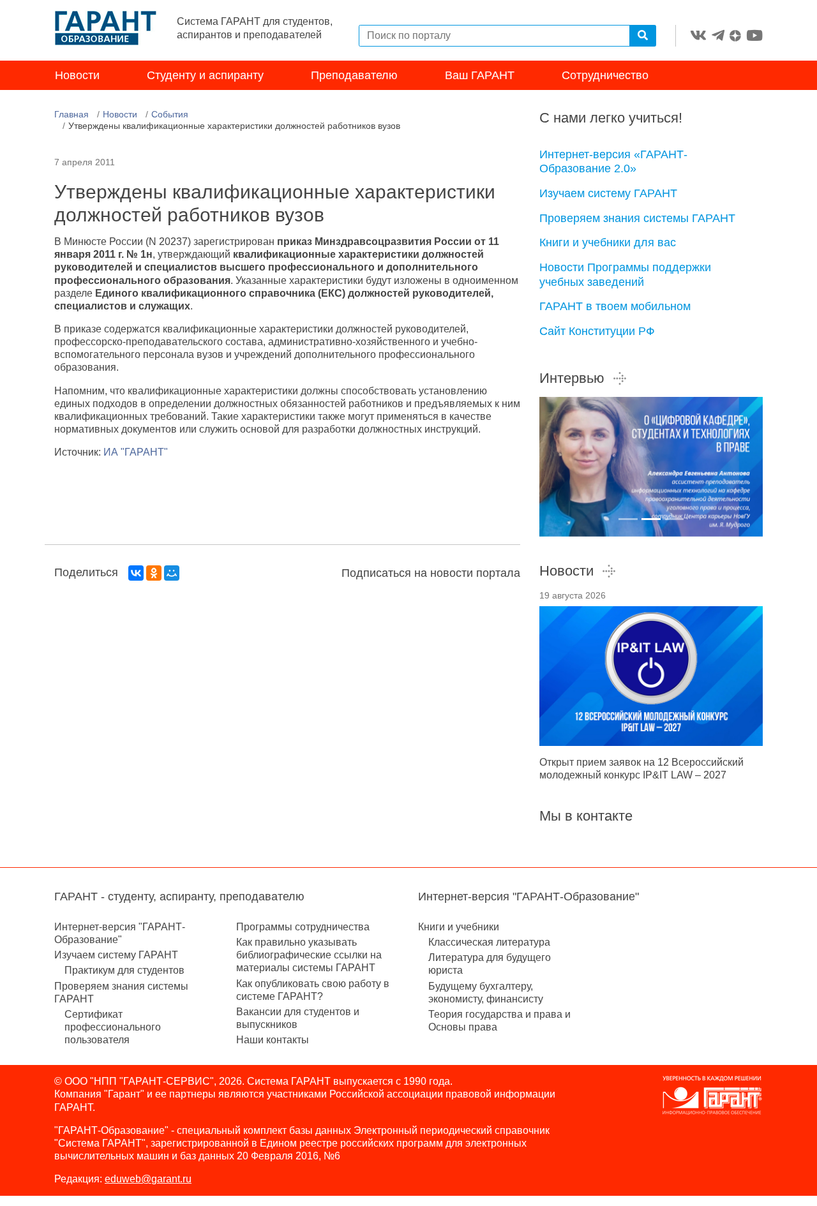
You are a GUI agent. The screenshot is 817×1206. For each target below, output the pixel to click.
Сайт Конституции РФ (597, 331)
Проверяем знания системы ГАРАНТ (637, 218)
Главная (71, 114)
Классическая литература (489, 942)
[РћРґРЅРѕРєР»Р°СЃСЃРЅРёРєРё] (153, 573)
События (169, 114)
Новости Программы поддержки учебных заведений (625, 274)
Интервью (571, 378)
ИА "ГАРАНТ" (135, 452)
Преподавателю (354, 75)
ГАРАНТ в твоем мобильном (615, 306)
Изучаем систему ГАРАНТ (608, 193)
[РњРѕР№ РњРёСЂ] (171, 573)
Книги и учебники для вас (607, 242)
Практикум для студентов (124, 970)
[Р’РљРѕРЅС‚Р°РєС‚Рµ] (136, 573)
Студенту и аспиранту (205, 75)
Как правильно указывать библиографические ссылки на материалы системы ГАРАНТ (309, 955)
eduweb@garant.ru (148, 1178)
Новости (77, 75)
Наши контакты (272, 1039)
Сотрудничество (605, 75)
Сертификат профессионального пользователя (112, 1027)
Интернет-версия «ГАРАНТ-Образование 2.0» (613, 161)
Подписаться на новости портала (430, 573)
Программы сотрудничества (303, 926)
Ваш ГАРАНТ (479, 75)
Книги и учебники (458, 926)
